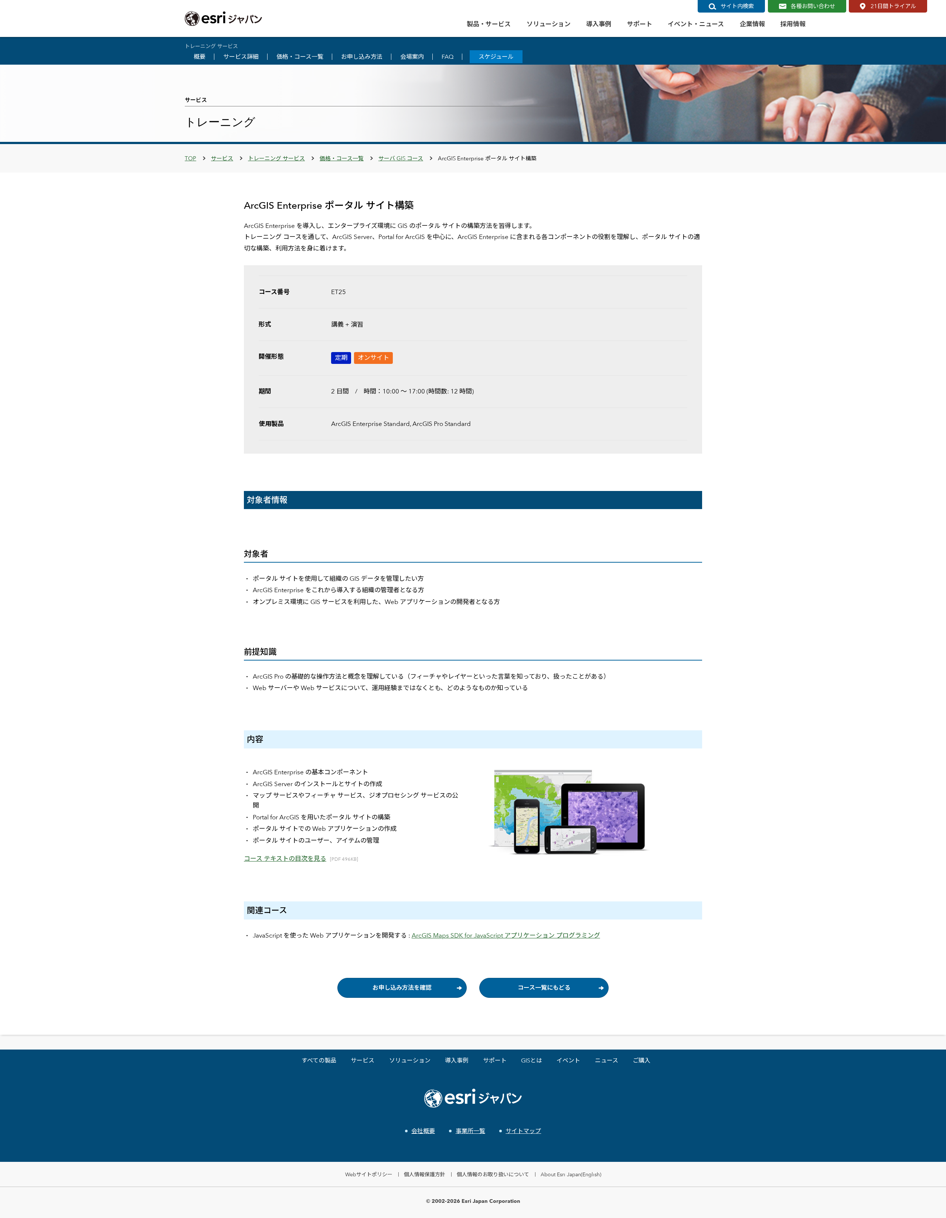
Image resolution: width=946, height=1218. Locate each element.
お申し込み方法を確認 (402, 987)
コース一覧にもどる (544, 987)
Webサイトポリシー (368, 1174)
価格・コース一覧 (299, 56)
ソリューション (410, 1060)
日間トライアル (893, 6)
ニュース (606, 1060)
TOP (190, 158)
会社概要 (423, 1131)
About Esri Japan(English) (571, 1174)
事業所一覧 (470, 1131)
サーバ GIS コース (400, 158)
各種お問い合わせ (813, 6)
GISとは (531, 1060)
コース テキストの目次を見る (285, 858)
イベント (568, 1060)
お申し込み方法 (361, 56)
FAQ (447, 56)
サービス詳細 (241, 56)
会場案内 (412, 56)
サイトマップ (523, 1131)
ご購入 (641, 1060)
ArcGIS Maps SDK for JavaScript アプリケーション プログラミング (506, 935)
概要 (199, 56)
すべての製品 (319, 1060)
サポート (495, 1060)
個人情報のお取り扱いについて (493, 1174)
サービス (222, 158)
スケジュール (496, 56)
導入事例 (457, 1060)
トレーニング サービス (276, 158)
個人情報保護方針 (424, 1174)
